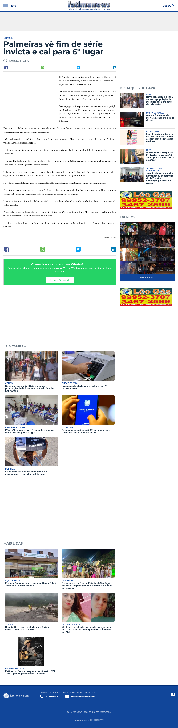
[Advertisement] (29, 98)
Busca (167, 5)
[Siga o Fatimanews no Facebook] (173, 694)
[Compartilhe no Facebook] (6, 67)
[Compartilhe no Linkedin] (114, 67)
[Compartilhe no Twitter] (78, 67)
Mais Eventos (147, 278)
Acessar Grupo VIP (59, 280)
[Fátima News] (89, 5)
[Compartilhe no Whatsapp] (42, 67)
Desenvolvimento (81, 719)
